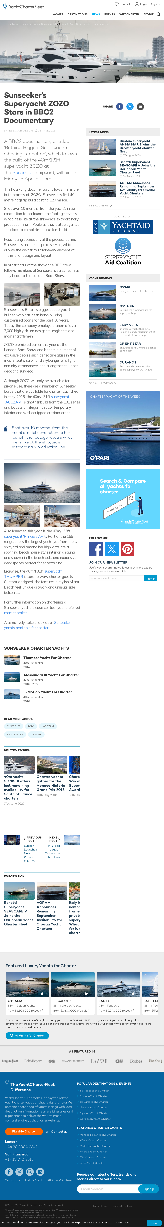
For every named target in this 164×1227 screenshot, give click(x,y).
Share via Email (140, 106)
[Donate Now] (123, 245)
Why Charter (129, 14)
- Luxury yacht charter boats (23, 7)
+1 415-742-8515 (19, 1159)
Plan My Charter (24, 1131)
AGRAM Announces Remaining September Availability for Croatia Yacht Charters (137, 188)
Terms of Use (100, 1206)
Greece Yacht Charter (93, 1107)
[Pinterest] (128, 549)
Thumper (36, 734)
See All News (99, 205)
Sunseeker (24, 172)
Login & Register (150, 4)
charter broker (15, 612)
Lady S (104, 1001)
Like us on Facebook (9, 1172)
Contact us (59, 1131)
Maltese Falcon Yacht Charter (98, 1134)
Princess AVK (15, 734)
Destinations (78, 14)
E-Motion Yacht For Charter (47, 692)
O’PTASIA (127, 306)
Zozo (31, 726)
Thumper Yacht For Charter (47, 658)
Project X (62, 1001)
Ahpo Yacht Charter (92, 1163)
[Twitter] (112, 549)
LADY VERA (129, 325)
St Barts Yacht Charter (94, 1102)
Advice (148, 14)
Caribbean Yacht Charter (95, 1118)
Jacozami (48, 726)
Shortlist (125, 4)
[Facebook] (96, 549)
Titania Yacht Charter (93, 1157)
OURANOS (128, 362)
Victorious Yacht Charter (95, 1146)
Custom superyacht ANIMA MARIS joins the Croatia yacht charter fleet (138, 146)
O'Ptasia (15, 1001)
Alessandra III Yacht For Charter (51, 675)
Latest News (99, 132)
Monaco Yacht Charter (94, 1096)
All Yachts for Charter (29, 1035)
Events (109, 14)
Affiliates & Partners (60, 1180)
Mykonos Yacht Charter (94, 1113)
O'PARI (125, 287)
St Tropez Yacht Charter (94, 1090)
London (11, 1141)
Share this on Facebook (119, 106)
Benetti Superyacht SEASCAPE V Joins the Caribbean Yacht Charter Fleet (137, 167)
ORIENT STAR (130, 344)
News (96, 14)
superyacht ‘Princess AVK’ (25, 536)
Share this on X (130, 106)
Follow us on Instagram (30, 1172)
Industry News (30, 24)
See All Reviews (101, 383)
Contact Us (12, 1180)
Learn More (122, 1222)
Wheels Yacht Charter (93, 1140)
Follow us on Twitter (19, 1172)
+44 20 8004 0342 (21, 1146)
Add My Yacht (33, 1180)
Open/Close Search (158, 14)
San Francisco (16, 1154)
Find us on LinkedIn (40, 1172)
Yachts (58, 14)
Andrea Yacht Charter (93, 1151)
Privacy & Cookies (122, 1206)
